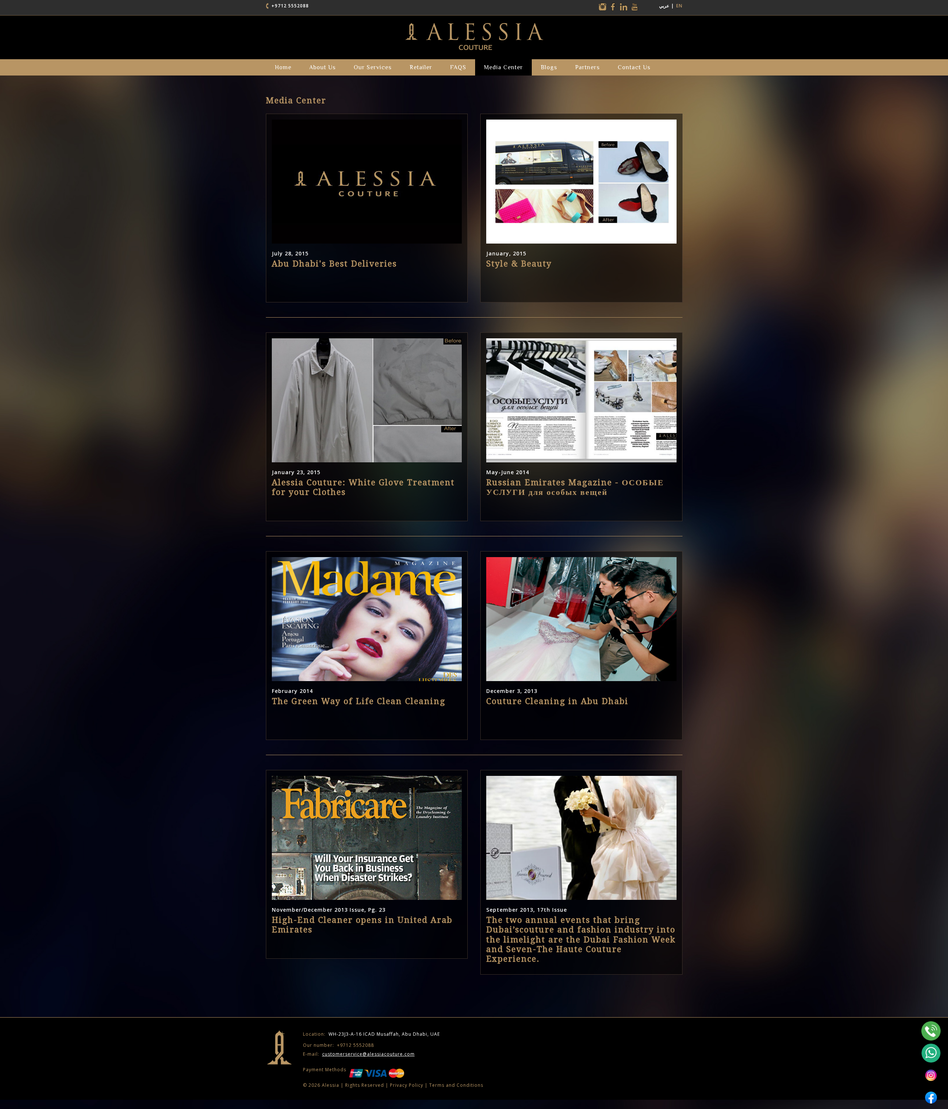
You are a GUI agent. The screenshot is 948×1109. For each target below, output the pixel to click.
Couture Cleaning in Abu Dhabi (557, 701)
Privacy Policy (406, 1085)
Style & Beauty (519, 263)
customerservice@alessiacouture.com (368, 1054)
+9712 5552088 (290, 6)
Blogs (549, 67)
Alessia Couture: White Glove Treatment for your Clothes (363, 487)
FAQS (458, 67)
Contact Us (634, 67)
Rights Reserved (364, 1085)
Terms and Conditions (456, 1085)
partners (587, 67)
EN (679, 6)
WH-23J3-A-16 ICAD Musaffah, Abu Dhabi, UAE (371, 1034)
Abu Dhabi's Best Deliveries (334, 263)
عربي (664, 6)
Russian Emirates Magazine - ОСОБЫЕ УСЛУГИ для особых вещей (575, 487)
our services (373, 67)
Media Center (503, 67)
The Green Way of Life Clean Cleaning (358, 701)
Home (283, 67)
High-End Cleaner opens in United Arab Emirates (362, 924)
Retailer (421, 67)
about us (322, 67)
